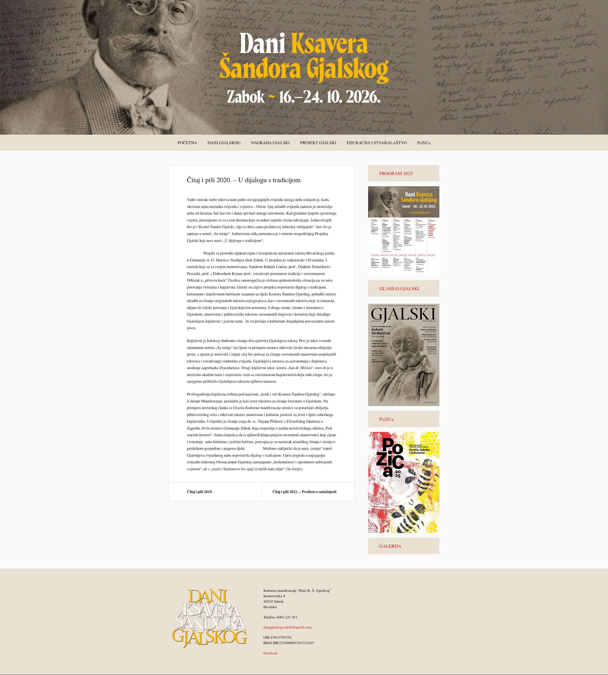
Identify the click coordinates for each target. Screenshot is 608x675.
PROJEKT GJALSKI (318, 142)
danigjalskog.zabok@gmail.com (287, 627)
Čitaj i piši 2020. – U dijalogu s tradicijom (243, 179)
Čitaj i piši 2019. (200, 491)
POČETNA (187, 142)
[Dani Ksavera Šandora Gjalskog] (304, 67)
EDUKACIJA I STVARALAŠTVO (377, 142)
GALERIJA (390, 546)
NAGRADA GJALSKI (270, 142)
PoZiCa (423, 142)
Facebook (270, 653)
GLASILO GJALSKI (399, 288)
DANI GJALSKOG (224, 142)
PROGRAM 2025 (396, 173)
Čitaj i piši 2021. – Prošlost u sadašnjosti (304, 491)
